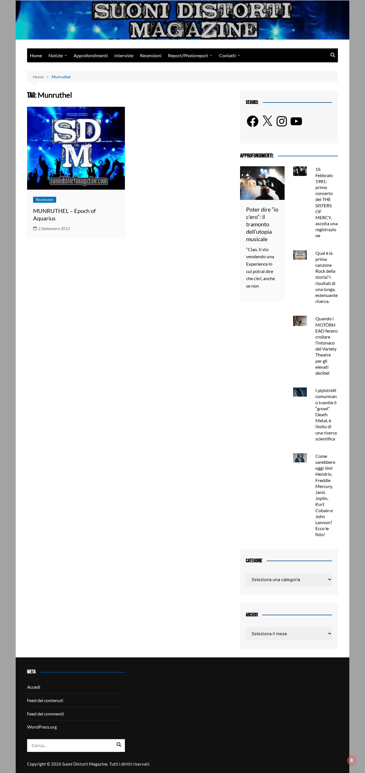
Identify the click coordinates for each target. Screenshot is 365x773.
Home (36, 55)
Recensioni (150, 55)
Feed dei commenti (45, 713)
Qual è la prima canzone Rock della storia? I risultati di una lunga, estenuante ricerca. (326, 277)
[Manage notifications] (351, 760)
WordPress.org (42, 726)
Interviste (123, 55)
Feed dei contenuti (45, 700)
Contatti (227, 55)
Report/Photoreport (188, 55)
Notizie (55, 55)
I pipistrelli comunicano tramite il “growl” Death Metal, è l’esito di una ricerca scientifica (326, 414)
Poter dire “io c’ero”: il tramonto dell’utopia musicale (262, 224)
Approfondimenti (91, 55)
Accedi (33, 687)
